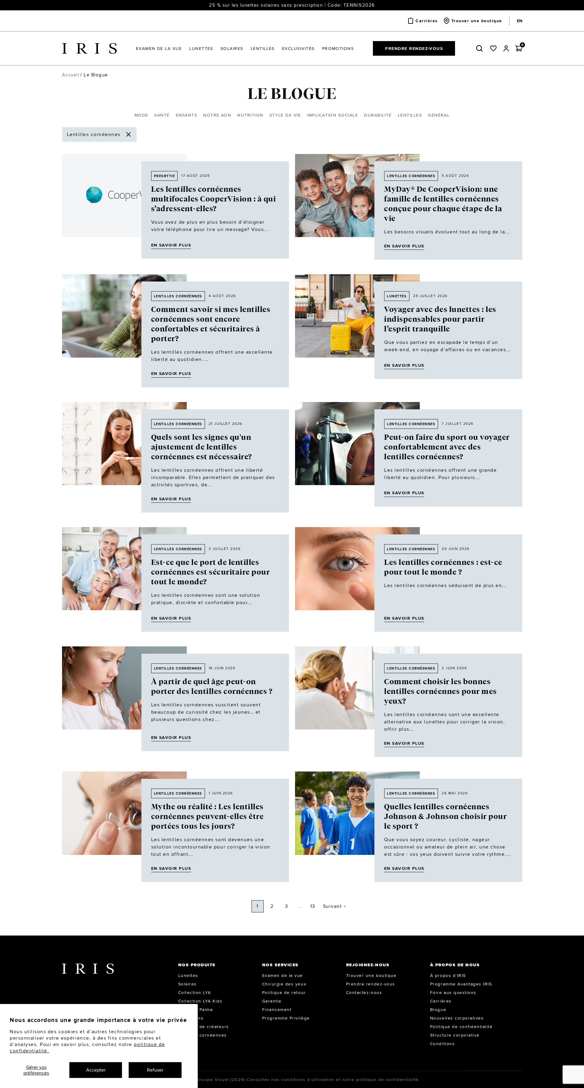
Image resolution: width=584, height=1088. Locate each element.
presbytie (164, 175)
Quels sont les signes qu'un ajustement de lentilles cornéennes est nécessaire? (201, 447)
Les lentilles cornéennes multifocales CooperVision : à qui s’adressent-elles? (213, 199)
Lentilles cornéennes (411, 175)
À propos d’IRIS (448, 975)
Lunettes (188, 975)
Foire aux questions (453, 992)
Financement (277, 1009)
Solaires (187, 984)
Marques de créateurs (203, 1026)
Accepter (96, 1069)
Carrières (441, 1001)
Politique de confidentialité (461, 1026)
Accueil (70, 75)
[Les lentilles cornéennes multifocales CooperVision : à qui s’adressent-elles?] (124, 206)
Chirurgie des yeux (284, 984)
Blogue (438, 1009)
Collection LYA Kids (200, 1001)
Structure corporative (455, 1035)
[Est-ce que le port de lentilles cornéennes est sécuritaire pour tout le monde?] (124, 579)
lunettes (397, 296)
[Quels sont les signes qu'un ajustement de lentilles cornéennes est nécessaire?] (124, 457)
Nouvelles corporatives (457, 1018)
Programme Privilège (286, 1018)
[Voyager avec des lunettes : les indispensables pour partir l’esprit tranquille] (357, 326)
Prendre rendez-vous (414, 48)
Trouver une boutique (371, 975)
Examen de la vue (282, 975)
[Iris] (89, 48)
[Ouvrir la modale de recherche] (480, 48)
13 (312, 906)
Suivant (332, 906)
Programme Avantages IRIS (461, 984)
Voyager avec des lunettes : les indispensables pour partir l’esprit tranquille (440, 319)
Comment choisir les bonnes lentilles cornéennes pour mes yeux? (440, 691)
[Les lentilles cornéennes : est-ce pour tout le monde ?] (357, 579)
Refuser (155, 1069)
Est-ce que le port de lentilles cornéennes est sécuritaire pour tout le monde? (210, 572)
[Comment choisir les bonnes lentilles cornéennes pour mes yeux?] (357, 701)
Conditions (442, 1044)
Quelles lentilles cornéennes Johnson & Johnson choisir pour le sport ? (445, 816)
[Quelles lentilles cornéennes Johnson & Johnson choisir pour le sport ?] (357, 826)
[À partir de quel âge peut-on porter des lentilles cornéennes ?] (124, 698)
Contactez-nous (364, 992)
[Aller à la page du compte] (506, 48)
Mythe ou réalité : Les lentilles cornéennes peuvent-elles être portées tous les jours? (207, 816)
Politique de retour (284, 992)
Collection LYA (194, 992)
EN (519, 21)
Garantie (272, 1001)
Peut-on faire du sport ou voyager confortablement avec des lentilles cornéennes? (447, 447)
